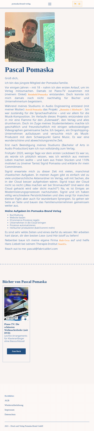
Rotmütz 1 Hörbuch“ (71, 109)
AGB (7, 400)
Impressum (9, 410)
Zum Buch (16, 351)
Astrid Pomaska (33, 109)
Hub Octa (64, 240)
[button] (77, 4)
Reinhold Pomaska (38, 94)
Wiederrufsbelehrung (14, 405)
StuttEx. (62, 244)
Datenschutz (10, 414)
